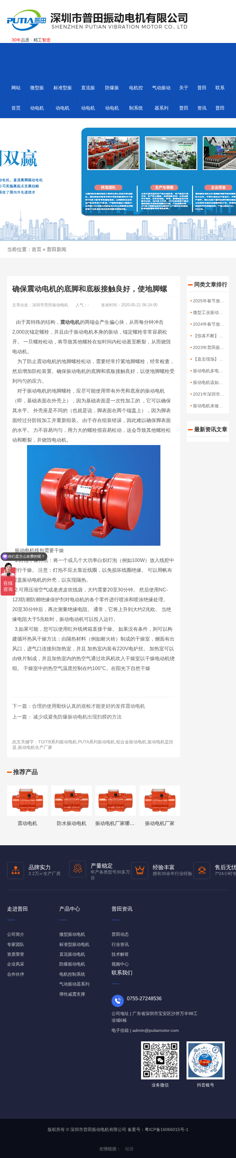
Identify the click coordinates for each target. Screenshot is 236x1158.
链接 (129, 1148)
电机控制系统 (136, 97)
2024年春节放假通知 (213, 324)
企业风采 (15, 964)
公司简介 (15, 934)
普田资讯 (201, 97)
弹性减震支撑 (72, 994)
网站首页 (16, 97)
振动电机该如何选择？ (214, 382)
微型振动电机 (37, 97)
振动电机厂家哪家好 (117, 823)
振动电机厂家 (160, 823)
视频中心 (120, 964)
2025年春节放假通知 (213, 300)
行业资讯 (120, 944)
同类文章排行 (210, 284)
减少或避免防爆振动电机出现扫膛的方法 (77, 716)
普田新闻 (56, 249)
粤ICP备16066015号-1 (166, 1129)
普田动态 (120, 934)
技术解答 (120, 954)
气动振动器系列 (161, 97)
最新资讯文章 (210, 429)
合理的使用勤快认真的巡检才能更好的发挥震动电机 (88, 706)
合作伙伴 (15, 974)
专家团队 (15, 944)
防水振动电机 (71, 823)
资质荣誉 (15, 954)
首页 (36, 249)
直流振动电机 (88, 97)
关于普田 (183, 97)
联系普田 (220, 97)
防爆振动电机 (112, 97)
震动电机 (27, 823)
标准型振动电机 (62, 97)
